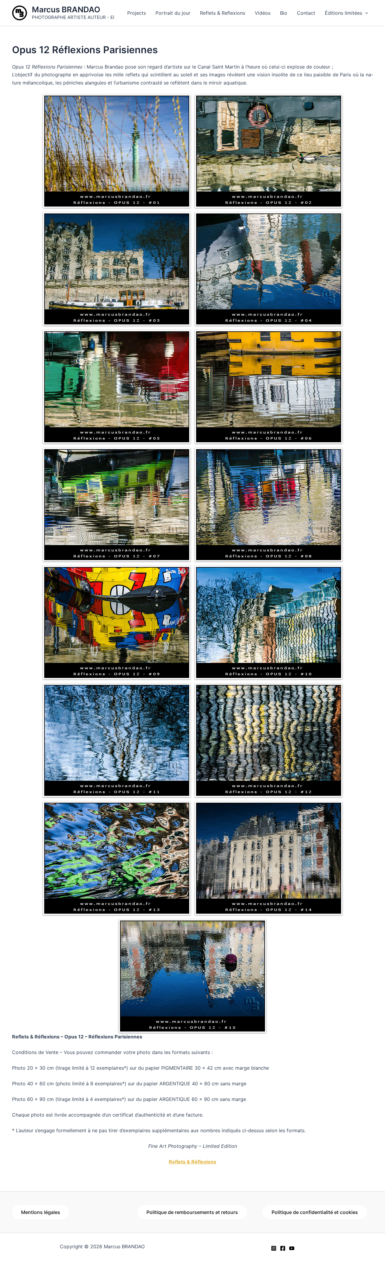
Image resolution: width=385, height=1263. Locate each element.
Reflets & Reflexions (222, 13)
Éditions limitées (343, 13)
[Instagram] (273, 1248)
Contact (306, 13)
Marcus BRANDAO (66, 9)
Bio (283, 13)
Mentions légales (40, 1212)
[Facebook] (282, 1248)
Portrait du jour (173, 13)
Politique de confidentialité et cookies (315, 1212)
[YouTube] (291, 1248)
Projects (136, 13)
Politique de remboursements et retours (192, 1212)
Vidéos (262, 13)
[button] (365, 13)
